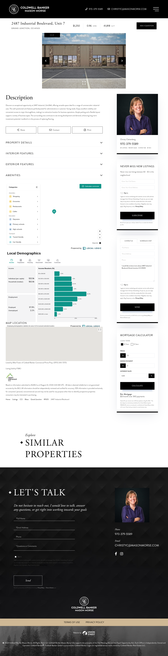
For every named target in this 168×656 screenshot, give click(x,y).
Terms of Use (72, 622)
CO (21, 399)
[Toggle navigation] (156, 9)
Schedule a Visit (146, 241)
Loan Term (125, 341)
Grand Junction (36, 399)
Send (137, 307)
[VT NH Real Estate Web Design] (84, 633)
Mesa (26, 399)
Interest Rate (126, 371)
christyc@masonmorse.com (129, 9)
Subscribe (137, 215)
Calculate (137, 385)
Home (8, 399)
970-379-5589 (95, 9)
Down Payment (126, 361)
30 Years (126, 344)
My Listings (123, 148)
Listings (15, 399)
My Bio (149, 148)
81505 (46, 399)
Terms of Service (124, 317)
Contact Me (142, 148)
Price (122, 351)
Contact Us (128, 241)
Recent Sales (133, 148)
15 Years (136, 344)
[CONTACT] (147, 25)
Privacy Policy (139, 206)
